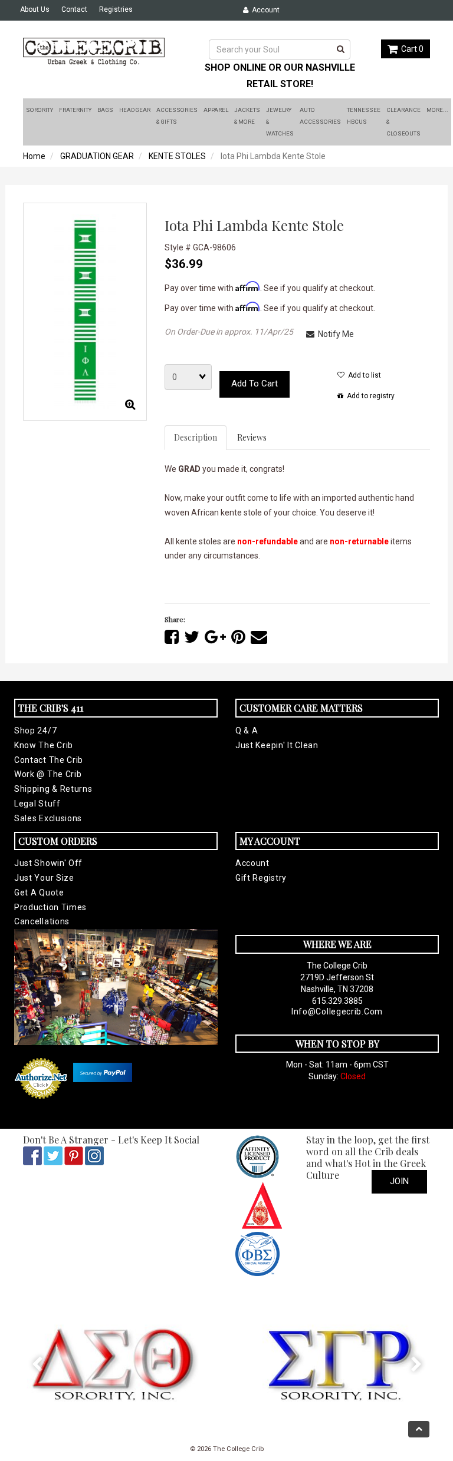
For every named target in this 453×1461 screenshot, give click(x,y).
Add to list (362, 375)
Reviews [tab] (252, 437)
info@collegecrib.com (337, 1011)
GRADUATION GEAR (97, 156)
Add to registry (369, 396)
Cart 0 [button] (411, 49)
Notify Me (334, 334)
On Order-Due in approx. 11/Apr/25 (229, 331)
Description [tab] (195, 437)
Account (264, 10)
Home (34, 156)
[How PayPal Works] (102, 1072)
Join (399, 1181)
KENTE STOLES (177, 156)
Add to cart (254, 383)
